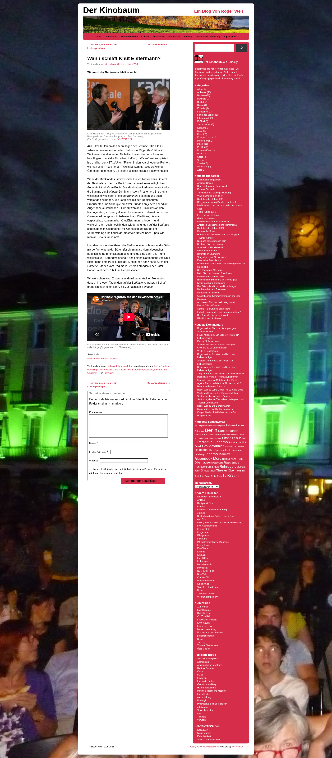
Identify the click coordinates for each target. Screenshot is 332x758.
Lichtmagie (202, 561)
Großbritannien (213, 446)
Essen (227, 438)
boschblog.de (204, 610)
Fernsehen (202, 111)
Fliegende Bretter (205, 681)
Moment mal (203, 140)
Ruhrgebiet (228, 466)
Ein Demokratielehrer (227, 393)
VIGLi (200, 351)
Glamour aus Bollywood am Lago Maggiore (218, 234)
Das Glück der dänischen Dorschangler (216, 286)
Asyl (202, 431)
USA (228, 475)
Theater (201, 163)
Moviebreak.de (204, 564)
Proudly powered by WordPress (204, 747)
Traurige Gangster (206, 238)
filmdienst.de (203, 529)
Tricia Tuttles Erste (206, 212)
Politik (200, 147)
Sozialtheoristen (205, 710)
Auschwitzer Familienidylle (210, 247)
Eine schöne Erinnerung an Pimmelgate (217, 279)
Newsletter (159, 36)
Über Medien (203, 648)
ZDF (236, 476)
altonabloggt (203, 662)
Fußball (201, 121)
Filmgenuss (203, 535)
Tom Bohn (205, 476)
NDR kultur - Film (206, 571)
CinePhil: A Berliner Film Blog (212, 509)
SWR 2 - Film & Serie (208, 587)
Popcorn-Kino (204, 150)
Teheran (158, 369)
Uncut (200, 590)
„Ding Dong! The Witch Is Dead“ (228, 389)
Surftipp (201, 160)
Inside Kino (203, 545)
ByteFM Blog (203, 613)
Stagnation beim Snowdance (211, 257)
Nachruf (226, 459)
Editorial (201, 108)
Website (93, 460)
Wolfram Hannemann (207, 597)
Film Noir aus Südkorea (209, 318)
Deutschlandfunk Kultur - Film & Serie (216, 516)
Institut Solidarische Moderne (212, 690)
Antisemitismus (234, 425)
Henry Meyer (239, 446)
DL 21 (200, 674)
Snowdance (208, 470)
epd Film (201, 519)
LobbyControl (203, 694)
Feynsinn (201, 678)
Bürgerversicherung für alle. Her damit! (216, 202)
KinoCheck (202, 548)
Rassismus (231, 462)
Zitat (199, 170)
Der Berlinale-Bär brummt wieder (213, 315)
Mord (217, 458)
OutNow (201, 577)
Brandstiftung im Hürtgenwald (212, 186)
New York (237, 458)
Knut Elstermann (135, 369)
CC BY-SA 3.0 (124, 139)
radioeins (148, 369)
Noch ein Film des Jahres (210, 244)
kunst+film (202, 558)
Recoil (200, 639)
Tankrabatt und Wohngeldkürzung (214, 192)
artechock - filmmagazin (209, 496)
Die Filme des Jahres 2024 (210, 228)
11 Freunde (202, 606)
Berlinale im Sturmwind (208, 254)
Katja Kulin (202, 730)
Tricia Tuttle (216, 476)
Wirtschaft (202, 166)
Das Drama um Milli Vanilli (210, 270)
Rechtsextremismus (207, 466)
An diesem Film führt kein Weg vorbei (216, 302)
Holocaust (201, 450)
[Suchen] (241, 48)
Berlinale (111, 366)
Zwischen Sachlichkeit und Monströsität (217, 225)
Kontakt (145, 36)
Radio (200, 153)
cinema (201, 506)
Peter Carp (217, 462)
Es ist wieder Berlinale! (208, 215)
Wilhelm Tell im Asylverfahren (223, 376)
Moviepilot (202, 567)
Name (93, 443)
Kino (130, 366)
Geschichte (111, 36)
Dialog (200, 105)
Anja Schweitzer (206, 426)
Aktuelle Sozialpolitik (207, 658)
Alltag (200, 89)
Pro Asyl (201, 700)
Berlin (157, 366)
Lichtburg (199, 454)
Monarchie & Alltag (206, 629)
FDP (244, 438)
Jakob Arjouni (223, 396)
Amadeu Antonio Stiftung (209, 665)
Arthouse (201, 92)
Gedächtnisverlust (206, 218)
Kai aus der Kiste (206, 231)
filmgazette (202, 532)
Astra (197, 431)
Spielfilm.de (203, 584)
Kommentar (96, 412)
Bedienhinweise (129, 36)
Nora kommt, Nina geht (224, 344)
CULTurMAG (203, 616)
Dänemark (203, 438)
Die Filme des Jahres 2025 (210, 199)
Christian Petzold (203, 434)
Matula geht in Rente (226, 380)
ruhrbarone (202, 707)
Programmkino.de (206, 580)
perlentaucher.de (205, 635)
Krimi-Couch (203, 622)
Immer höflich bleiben (208, 292)
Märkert (207, 736)
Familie (236, 438)
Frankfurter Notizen (206, 619)
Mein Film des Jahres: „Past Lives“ (214, 273)
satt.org (201, 642)
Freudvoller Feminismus (209, 260)
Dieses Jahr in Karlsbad (209, 305)
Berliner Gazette (205, 668)
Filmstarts (202, 538)
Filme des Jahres (206, 115)
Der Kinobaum (111, 10)
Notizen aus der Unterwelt (210, 632)
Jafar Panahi (119, 369)
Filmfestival (122, 366)
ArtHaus (201, 500)
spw (199, 713)
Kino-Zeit (201, 554)
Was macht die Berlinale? (210, 195)
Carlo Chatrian (228, 431)
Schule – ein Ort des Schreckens (213, 308)
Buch (199, 102)
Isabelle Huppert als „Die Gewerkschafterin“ (219, 312)
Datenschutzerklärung (208, 36)
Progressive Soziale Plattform (212, 703)
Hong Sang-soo (216, 450)
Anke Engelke (219, 426)
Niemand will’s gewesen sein (211, 241)
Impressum (229, 36)
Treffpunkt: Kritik (205, 593)
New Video (202, 574)
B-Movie (201, 95)
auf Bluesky (221, 62)
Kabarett (201, 127)
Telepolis (201, 716)
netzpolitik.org (204, 697)
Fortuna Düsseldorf (206, 189)
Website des (103, 358)
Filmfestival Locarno (211, 442)
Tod (197, 476)
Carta (200, 671)
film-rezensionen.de (207, 525)
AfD (196, 425)
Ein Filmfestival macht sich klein (213, 221)
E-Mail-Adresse (98, 452)
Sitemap (187, 36)
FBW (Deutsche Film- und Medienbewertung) (219, 522)
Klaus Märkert (204, 409)
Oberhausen (203, 462)
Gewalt (198, 446)
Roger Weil (132, 64)
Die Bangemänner (221, 406)
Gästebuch (174, 36)
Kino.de (201, 551)
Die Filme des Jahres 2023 (210, 276)
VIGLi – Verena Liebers (208, 739)
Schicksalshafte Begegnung (211, 283)
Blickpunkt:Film (205, 503)
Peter (200, 736)
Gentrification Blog (206, 684)
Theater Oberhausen (230, 470)
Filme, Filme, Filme (207, 250)
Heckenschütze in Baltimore (211, 289)
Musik (200, 144)
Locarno (211, 454)
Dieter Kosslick (105, 369)
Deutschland (218, 434)
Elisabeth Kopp (215, 438)
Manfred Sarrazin (216, 386)
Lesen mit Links (205, 626)
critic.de (201, 513)
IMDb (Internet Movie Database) (213, 542)
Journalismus (204, 124)
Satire (200, 157)
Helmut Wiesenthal (206, 687)
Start (99, 36)
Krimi (199, 134)
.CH (207, 577)
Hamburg (229, 446)
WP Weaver (237, 747)
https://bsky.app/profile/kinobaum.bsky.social (217, 78)
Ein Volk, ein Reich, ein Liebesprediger (224, 373)
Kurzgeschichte (205, 137)
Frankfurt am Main (238, 442)
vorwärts (201, 720)
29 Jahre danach (158, 44)
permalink (109, 373)
